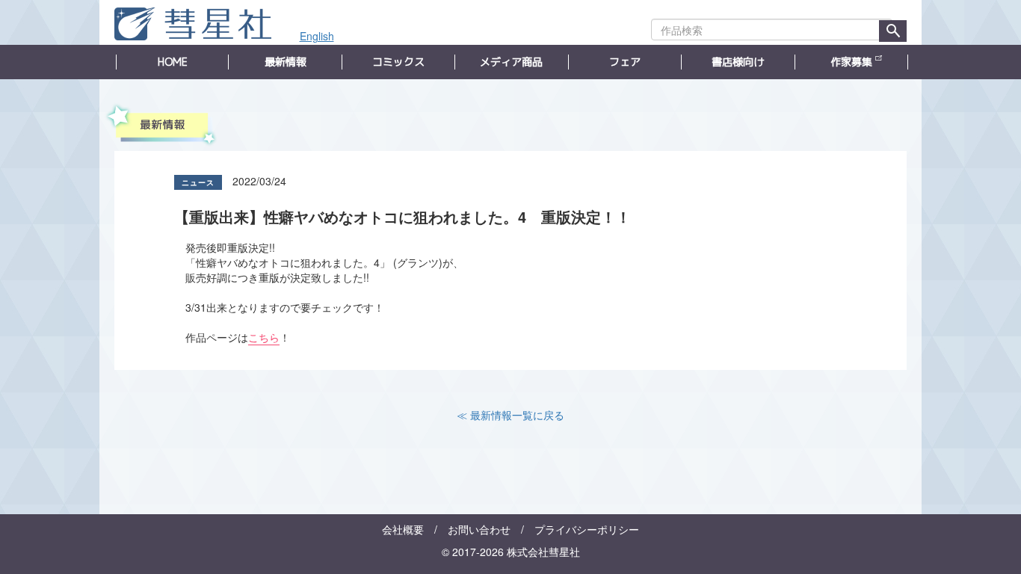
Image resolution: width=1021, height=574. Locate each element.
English (317, 35)
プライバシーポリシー (586, 529)
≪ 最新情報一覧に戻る (510, 414)
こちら (264, 337)
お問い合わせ (479, 529)
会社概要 (403, 529)
